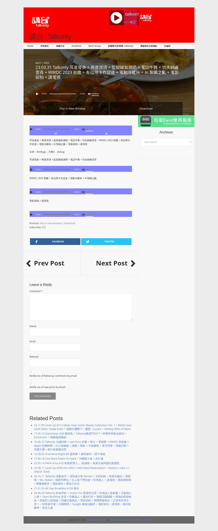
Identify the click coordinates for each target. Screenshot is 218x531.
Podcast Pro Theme (96, 519)
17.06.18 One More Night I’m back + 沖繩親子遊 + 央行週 (68, 458)
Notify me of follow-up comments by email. (53, 375)
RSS (44, 227)
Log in (147, 519)
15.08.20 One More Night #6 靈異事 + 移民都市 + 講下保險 (69, 454)
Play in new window (50, 223)
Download (146, 108)
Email (33, 341)
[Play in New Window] (55, 133)
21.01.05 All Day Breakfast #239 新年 (56, 488)
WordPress (136, 519)
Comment (36, 291)
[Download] (106, 133)
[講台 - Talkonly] (41, 30)
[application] (109, 93)
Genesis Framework (120, 519)
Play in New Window (72, 108)
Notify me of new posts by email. (48, 387)
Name (33, 326)
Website (34, 356)
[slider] (96, 93)
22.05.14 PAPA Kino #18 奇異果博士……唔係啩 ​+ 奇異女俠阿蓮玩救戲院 (76, 463)
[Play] (37, 94)
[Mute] (89, 94)
